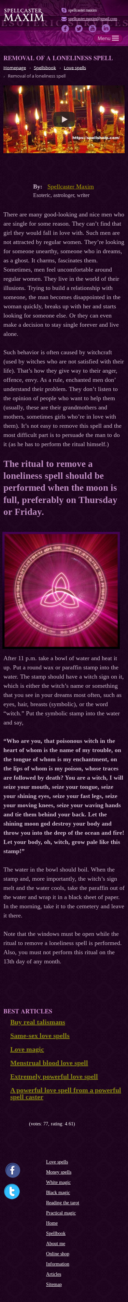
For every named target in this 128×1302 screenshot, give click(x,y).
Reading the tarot (62, 1202)
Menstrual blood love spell (49, 1062)
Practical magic (61, 1213)
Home (52, 1223)
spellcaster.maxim (82, 10)
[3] (16, 1123)
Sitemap (54, 1284)
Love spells (57, 1162)
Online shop (57, 1253)
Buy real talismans (37, 1022)
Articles (53, 1274)
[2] (11, 1123)
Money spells (58, 1172)
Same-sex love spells (40, 1035)
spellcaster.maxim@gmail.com (92, 18)
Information (57, 1264)
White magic (58, 1182)
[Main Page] (23, 20)
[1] (6, 1123)
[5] (26, 1123)
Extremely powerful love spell (54, 1076)
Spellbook (56, 1233)
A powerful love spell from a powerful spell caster (65, 1093)
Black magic (58, 1192)
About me (55, 1243)
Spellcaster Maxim (70, 186)
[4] (21, 1123)
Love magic (27, 1049)
